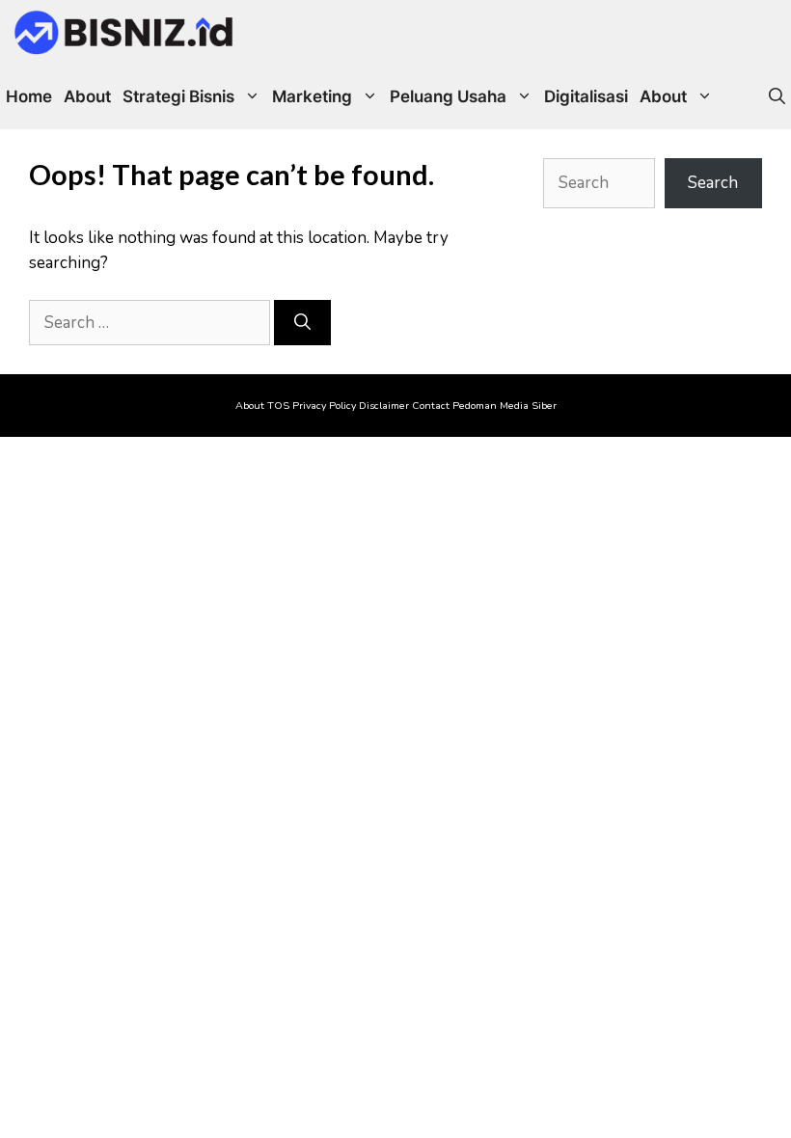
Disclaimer (384, 405)
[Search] (302, 323)
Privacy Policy (324, 405)
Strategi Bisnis (178, 96)
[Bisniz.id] (123, 32)
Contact (431, 405)
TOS (278, 405)
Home (29, 96)
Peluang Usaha (448, 96)
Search (713, 183)
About (87, 96)
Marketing (312, 96)
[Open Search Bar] (777, 97)
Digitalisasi (586, 96)
